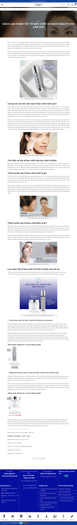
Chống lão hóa (29, 519)
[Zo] (38, 5)
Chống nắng (4, 519)
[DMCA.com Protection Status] (23, 523)
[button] (75, 4)
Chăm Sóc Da (21, 519)
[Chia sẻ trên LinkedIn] (44, 458)
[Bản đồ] (2, 5)
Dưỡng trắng (55, 519)
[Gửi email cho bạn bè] (38, 458)
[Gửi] (68, 5)
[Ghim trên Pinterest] (41, 458)
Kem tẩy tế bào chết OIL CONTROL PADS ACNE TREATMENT (14, 412)
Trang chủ (31, 9)
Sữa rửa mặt (63, 519)
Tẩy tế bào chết (38, 519)
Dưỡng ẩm (46, 519)
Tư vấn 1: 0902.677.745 (29, 485)
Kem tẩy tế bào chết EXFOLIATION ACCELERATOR (14, 364)
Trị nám (13, 519)
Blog (47, 9)
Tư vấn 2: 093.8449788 (30, 488)
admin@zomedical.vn (9, 493)
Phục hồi (72, 519)
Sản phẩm (40, 9)
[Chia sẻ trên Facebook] (33, 458)
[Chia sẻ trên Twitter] (36, 458)
